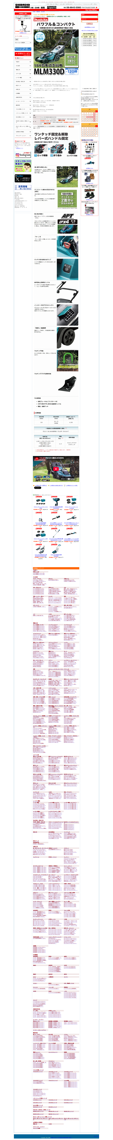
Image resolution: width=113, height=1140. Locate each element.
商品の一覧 (52, 4)
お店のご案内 (62, 4)
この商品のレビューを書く (72, 485)
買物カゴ (57, 4)
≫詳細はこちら (23, 32)
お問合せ (95, 4)
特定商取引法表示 (69, 4)
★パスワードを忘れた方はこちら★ (90, 30)
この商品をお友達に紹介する (56, 485)
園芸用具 (38, 11)
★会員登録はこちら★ (90, 27)
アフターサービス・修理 (87, 4)
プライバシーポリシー (78, 4)
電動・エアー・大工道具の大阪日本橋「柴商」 (61, 1137)
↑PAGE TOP (96, 1136)
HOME (48, 4)
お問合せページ (19, 148)
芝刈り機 (42, 11)
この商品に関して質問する (41, 485)
